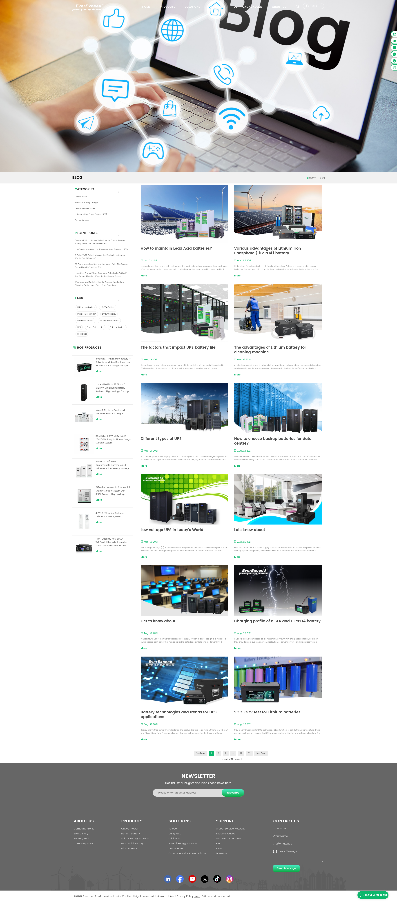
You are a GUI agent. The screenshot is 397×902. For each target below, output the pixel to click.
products (167, 7)
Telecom (174, 828)
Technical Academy (247, 7)
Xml (172, 896)
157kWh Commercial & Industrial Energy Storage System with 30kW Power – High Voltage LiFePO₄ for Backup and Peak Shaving (113, 491)
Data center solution (86, 314)
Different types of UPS (161, 439)
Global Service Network (230, 828)
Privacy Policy (184, 896)
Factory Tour (81, 838)
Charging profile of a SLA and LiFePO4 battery (277, 621)
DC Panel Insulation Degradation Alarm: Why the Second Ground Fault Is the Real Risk (101, 266)
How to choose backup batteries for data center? (273, 441)
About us (279, 7)
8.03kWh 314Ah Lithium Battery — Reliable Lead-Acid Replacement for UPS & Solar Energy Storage (113, 362)
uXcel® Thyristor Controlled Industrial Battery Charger (110, 412)
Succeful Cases (225, 833)
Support (216, 7)
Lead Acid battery (132, 843)
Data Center (176, 848)
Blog (218, 843)
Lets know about (249, 530)
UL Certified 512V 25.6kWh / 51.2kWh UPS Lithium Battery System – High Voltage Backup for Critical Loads (112, 388)
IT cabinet (82, 334)
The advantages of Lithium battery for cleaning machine (270, 350)
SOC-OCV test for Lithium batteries (267, 712)
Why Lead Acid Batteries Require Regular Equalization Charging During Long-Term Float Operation (99, 284)
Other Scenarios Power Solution (188, 853)
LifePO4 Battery (107, 307)
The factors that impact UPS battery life (178, 348)
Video (219, 848)
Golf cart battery (117, 327)
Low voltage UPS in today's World (172, 530)
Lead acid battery (85, 320)
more (144, 275)
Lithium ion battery (86, 307)
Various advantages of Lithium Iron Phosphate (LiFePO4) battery (267, 251)
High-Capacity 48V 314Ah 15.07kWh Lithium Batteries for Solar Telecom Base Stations (111, 542)
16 (241, 753)
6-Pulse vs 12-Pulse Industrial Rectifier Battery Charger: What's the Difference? (100, 257)
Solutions (192, 7)
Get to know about (158, 621)
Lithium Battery (130, 833)
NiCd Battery (129, 848)
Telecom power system (85, 208)
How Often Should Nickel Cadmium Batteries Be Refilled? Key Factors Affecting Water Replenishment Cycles (101, 275)
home (146, 7)
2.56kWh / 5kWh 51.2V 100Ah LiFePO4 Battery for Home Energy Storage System (113, 439)
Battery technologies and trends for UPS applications (179, 714)
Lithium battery (109, 314)
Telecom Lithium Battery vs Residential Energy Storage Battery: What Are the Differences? (100, 242)
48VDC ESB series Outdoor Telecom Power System (110, 515)
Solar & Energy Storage (183, 843)
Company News (83, 843)
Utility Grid (175, 833)
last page (260, 753)
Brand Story (81, 833)
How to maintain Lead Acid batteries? (176, 249)
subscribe (233, 793)
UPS (79, 327)
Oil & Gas (174, 838)
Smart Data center (95, 327)
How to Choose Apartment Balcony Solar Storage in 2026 (102, 249)
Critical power (81, 196)
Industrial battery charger (86, 202)
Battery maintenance (109, 320)
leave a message (376, 895)
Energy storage (82, 220)
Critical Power (129, 828)
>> (249, 753)
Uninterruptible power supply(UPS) (91, 214)
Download (222, 853)
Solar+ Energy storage (135, 838)
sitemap (162, 896)
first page (200, 753)
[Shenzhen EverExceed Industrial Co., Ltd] (88, 7)
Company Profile (84, 828)
